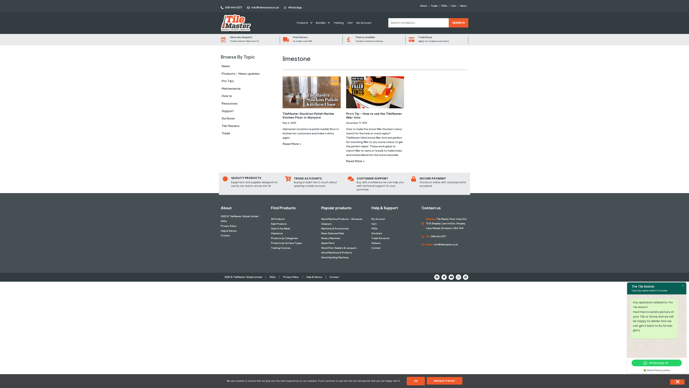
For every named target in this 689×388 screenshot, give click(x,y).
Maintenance (231, 89)
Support (228, 111)
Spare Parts (327, 243)
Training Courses (280, 248)
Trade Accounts (308, 178)
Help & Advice (228, 230)
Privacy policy (444, 381)
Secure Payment (433, 178)
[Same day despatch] (223, 39)
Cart (453, 6)
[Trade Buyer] (411, 39)
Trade (434, 6)
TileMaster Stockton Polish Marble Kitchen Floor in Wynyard (308, 116)
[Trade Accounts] (288, 179)
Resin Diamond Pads (332, 233)
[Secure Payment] (413, 179)
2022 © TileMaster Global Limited (239, 216)
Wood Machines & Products (336, 252)
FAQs (444, 6)
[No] (677, 382)
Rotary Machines (330, 238)
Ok (416, 381)
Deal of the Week (280, 228)
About (423, 6)
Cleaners (326, 223)
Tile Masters (231, 126)
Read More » (292, 144)
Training (339, 23)
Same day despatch (241, 37)
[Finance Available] (348, 39)
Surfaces (228, 118)
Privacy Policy (228, 226)
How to (227, 96)
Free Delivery (300, 37)
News (463, 6)
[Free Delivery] (286, 39)
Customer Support (372, 178)
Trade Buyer (425, 37)
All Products (278, 219)
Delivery (376, 243)
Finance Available (365, 37)
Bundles (321, 23)
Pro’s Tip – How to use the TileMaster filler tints (374, 116)
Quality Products (246, 178)
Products (302, 23)
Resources (230, 103)
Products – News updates (241, 74)
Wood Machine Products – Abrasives (341, 219)
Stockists (376, 233)
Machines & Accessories (335, 228)
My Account (363, 23)
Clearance (277, 233)
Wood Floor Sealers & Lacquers (339, 248)
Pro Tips (228, 81)
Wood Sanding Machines (335, 257)
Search (458, 23)
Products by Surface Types (286, 243)
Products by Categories (284, 238)
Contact (225, 235)
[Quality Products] (225, 179)
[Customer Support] (350, 179)
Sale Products (279, 223)
